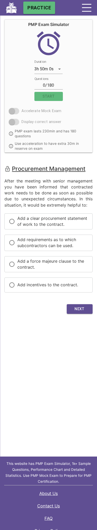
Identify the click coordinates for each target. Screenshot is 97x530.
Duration (40, 61)
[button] (86, 8)
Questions (41, 78)
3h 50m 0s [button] (44, 68)
